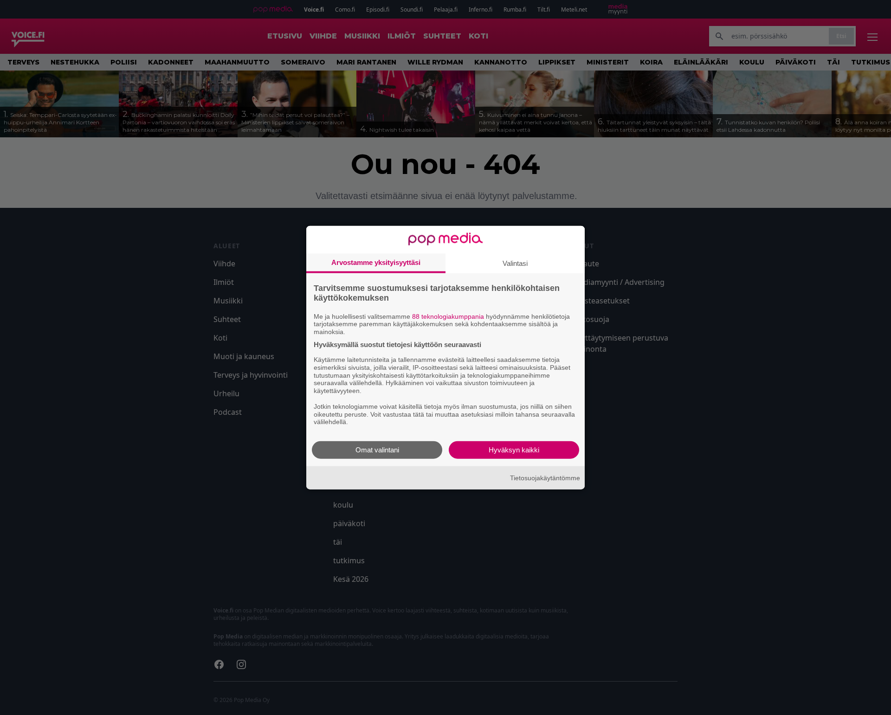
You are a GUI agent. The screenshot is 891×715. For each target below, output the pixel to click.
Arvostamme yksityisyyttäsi (375, 262)
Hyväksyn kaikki (514, 450)
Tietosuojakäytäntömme (545, 477)
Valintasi (515, 263)
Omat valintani (377, 450)
